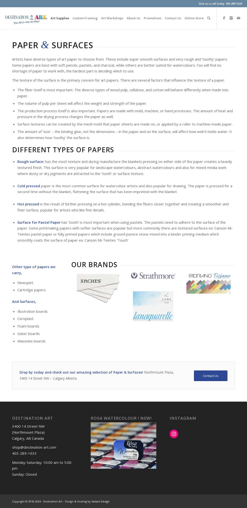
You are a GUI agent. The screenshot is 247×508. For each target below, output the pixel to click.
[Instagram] (231, 17)
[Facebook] (224, 17)
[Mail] (238, 17)
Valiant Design (100, 501)
